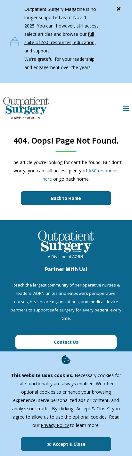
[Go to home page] (26, 108)
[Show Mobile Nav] (126, 108)
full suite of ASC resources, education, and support (60, 42)
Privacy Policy (55, 425)
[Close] (118, 7)
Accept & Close (69, 444)
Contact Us (66, 342)
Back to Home (66, 198)
